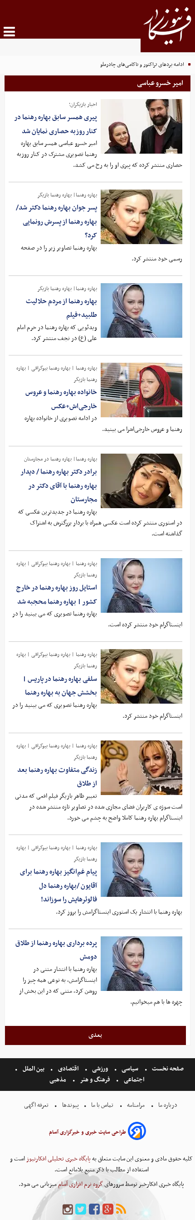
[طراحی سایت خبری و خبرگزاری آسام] (137, 1132)
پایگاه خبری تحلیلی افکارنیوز (58, 1159)
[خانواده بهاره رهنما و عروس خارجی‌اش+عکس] (141, 390)
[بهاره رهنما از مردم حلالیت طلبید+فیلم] (141, 310)
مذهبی (58, 1080)
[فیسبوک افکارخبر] (94, 1210)
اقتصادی (68, 1069)
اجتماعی (134, 1080)
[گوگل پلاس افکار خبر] (107, 1210)
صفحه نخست (167, 1069)
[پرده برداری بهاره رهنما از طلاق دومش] (141, 963)
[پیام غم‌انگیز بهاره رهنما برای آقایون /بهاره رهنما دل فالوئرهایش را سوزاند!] (141, 869)
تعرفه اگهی (37, 1105)
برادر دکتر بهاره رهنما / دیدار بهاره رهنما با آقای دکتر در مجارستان (58, 485)
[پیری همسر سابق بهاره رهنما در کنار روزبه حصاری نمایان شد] (141, 126)
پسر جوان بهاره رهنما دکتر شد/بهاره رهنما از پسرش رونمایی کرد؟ (56, 221)
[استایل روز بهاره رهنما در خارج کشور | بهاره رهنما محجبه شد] (141, 585)
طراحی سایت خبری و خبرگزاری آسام (87, 1132)
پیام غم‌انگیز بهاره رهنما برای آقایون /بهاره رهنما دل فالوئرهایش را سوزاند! (58, 885)
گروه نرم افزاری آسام (80, 1184)
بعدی (95, 1035)
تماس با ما (102, 1105)
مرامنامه (136, 1105)
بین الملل (33, 1069)
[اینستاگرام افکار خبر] (68, 1210)
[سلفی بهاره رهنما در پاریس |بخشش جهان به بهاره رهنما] (141, 676)
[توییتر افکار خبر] (80, 1210)
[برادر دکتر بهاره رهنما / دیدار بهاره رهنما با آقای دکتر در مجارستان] (141, 481)
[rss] (121, 1210)
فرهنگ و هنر (95, 1080)
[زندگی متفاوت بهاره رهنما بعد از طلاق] (141, 767)
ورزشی (100, 1069)
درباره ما (168, 1105)
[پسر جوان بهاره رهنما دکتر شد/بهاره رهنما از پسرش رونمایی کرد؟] (141, 217)
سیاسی (130, 1069)
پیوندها (70, 1105)
